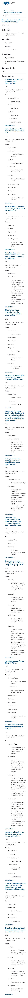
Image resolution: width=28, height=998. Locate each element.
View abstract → (10, 125)
